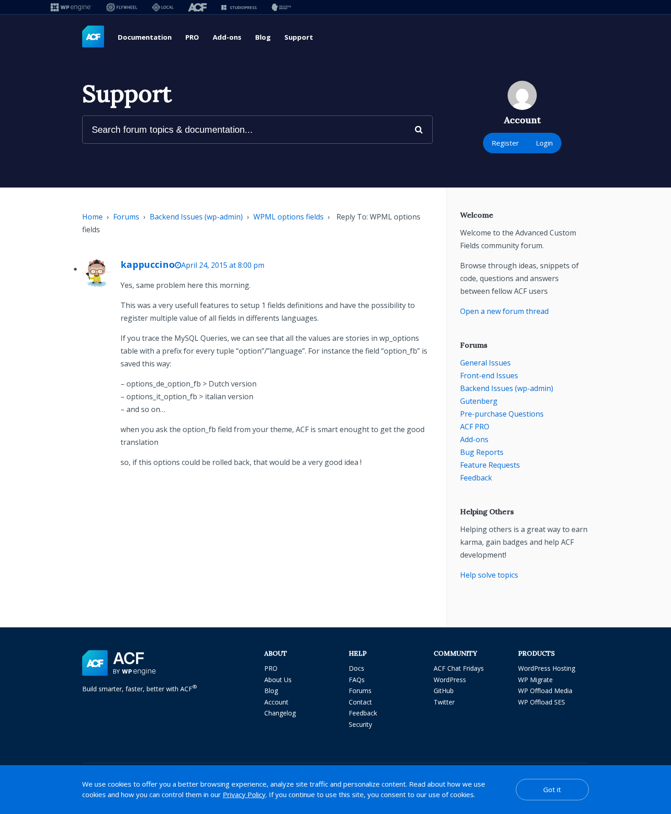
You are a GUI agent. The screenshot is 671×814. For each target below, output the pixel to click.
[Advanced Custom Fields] (93, 37)
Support (298, 37)
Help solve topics (489, 575)
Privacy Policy (244, 794)
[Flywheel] (122, 7)
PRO (192, 37)
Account (276, 702)
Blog (263, 37)
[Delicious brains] (281, 7)
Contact (360, 702)
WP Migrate (535, 679)
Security (360, 724)
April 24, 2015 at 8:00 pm (222, 265)
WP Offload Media (545, 690)
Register (505, 142)
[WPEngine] (71, 7)
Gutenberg (479, 401)
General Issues (485, 363)
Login (544, 142)
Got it (552, 789)
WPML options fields (288, 217)
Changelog (280, 713)
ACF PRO (474, 427)
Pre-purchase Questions (502, 414)
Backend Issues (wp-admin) (196, 217)
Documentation (145, 37)
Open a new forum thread (504, 311)
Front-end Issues (489, 375)
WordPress (450, 679)
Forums (126, 217)
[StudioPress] (239, 7)
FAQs (357, 679)
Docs (356, 668)
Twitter (444, 702)
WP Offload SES (541, 702)
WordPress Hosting (546, 668)
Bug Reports (481, 452)
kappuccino (148, 264)
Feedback (476, 478)
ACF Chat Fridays (459, 668)
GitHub (444, 690)
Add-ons (227, 37)
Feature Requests (490, 465)
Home (92, 217)
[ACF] (197, 7)
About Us (278, 679)
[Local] (163, 7)
